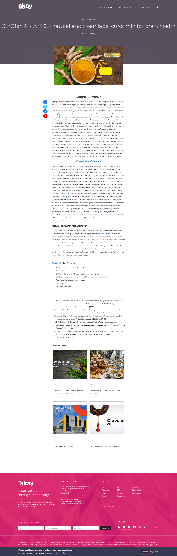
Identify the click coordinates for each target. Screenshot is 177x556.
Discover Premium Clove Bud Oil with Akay (106, 446)
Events (104, 496)
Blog (55, 385)
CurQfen (100, 234)
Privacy (104, 506)
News (104, 493)
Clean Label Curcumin (88, 161)
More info (61, 553)
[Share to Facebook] (45, 102)
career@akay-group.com (74, 503)
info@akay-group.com (73, 501)
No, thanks (154, 552)
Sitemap (111, 506)
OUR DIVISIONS (106, 7)
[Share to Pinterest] (45, 116)
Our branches (136, 493)
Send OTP (105, 528)
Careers (120, 493)
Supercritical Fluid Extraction (64, 446)
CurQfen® (63, 196)
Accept (145, 552)
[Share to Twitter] (45, 106)
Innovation (135, 487)
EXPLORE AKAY (143, 7)
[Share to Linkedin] (45, 111)
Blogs (119, 487)
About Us (105, 490)
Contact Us (121, 496)
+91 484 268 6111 (70, 499)
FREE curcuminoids (106, 215)
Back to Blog (89, 34)
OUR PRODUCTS (124, 7)
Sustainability (137, 490)
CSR (118, 490)
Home (104, 487)
